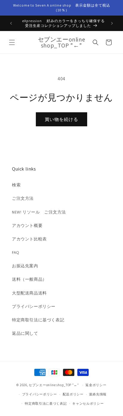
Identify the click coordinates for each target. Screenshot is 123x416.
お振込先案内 (25, 265)
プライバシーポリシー (34, 306)
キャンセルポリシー (88, 403)
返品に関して (25, 333)
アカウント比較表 (29, 239)
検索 (16, 185)
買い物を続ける (61, 119)
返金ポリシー (95, 385)
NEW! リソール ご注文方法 (39, 212)
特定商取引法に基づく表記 (38, 320)
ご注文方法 (23, 198)
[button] (12, 42)
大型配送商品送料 (29, 293)
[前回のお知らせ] (11, 23)
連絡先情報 (98, 394)
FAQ (15, 252)
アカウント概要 (27, 225)
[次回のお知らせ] (112, 23)
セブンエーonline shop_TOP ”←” (54, 385)
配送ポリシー (73, 394)
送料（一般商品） (29, 279)
